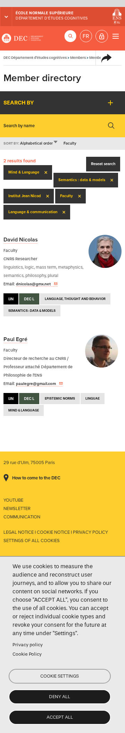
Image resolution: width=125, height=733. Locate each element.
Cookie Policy (27, 654)
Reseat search (103, 164)
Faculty (70, 143)
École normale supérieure (44, 13)
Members (78, 57)
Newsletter (17, 508)
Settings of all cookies (31, 540)
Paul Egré (15, 339)
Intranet (101, 36)
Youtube (13, 500)
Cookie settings (59, 676)
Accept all (60, 717)
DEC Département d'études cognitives (22, 38)
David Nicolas (20, 239)
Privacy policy (27, 645)
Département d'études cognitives (52, 18)
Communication (21, 517)
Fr (86, 36)
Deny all (59, 697)
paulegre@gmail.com (36, 383)
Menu (115, 36)
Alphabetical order (39, 143)
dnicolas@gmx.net (33, 283)
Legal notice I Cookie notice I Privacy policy (55, 532)
